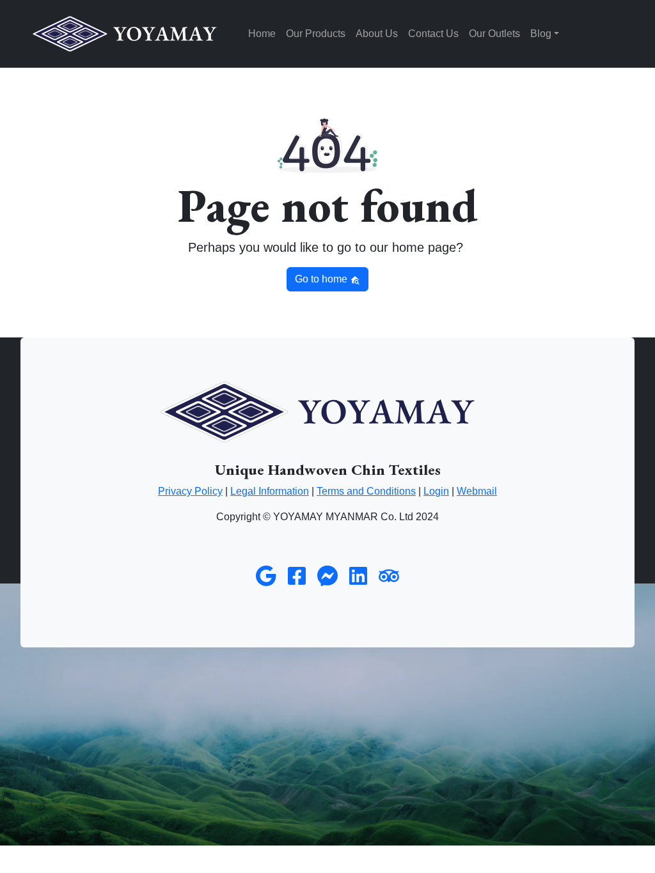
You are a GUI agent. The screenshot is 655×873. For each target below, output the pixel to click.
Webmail (477, 491)
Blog (540, 33)
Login (436, 491)
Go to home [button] (322, 279)
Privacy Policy (190, 491)
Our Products (315, 33)
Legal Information (269, 491)
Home (262, 33)
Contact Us (433, 33)
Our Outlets (494, 33)
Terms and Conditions (366, 491)
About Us (377, 33)
